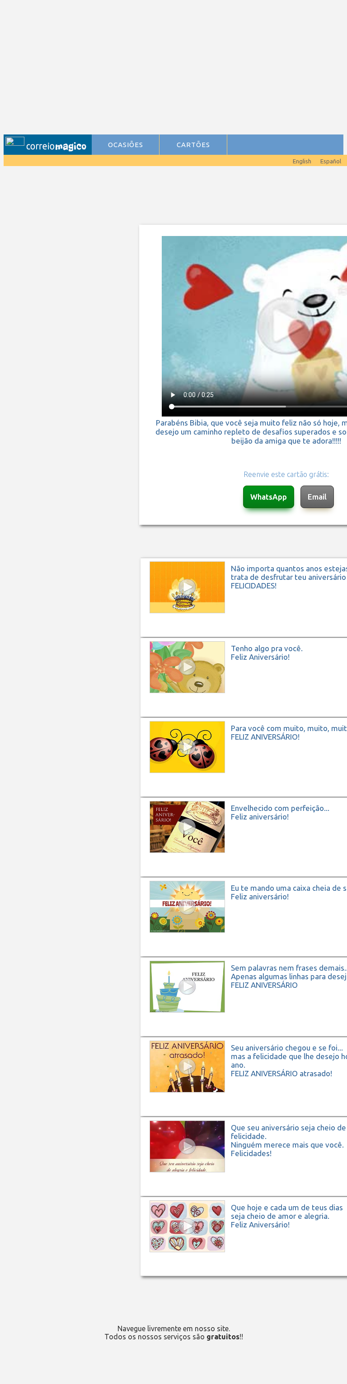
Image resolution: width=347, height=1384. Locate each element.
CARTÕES (193, 144)
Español (330, 161)
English (302, 161)
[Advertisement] (176, 68)
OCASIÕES (125, 144)
